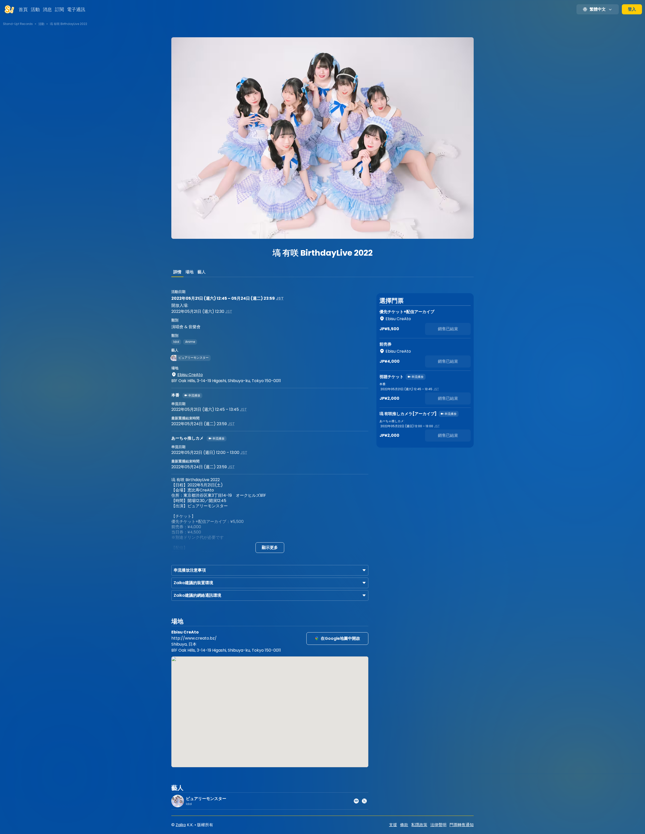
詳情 (177, 272)
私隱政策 (419, 825)
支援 (393, 825)
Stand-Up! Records (18, 24)
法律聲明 (438, 825)
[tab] (177, 272)
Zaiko (181, 825)
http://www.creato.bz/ (194, 638)
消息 (47, 9)
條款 (404, 825)
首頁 (23, 9)
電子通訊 (76, 9)
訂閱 (59, 9)
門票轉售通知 (461, 825)
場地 (189, 272)
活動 (35, 9)
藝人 (202, 272)
